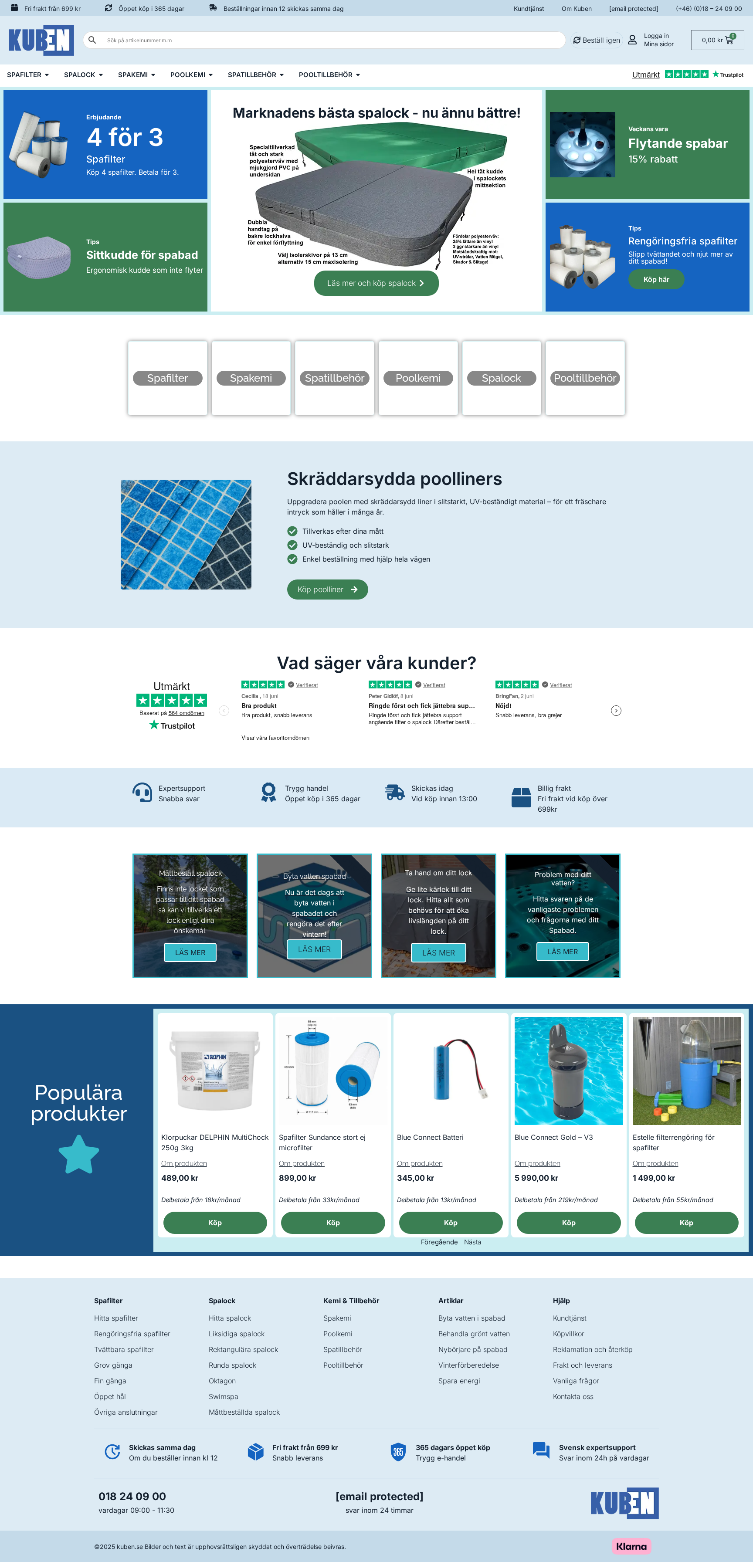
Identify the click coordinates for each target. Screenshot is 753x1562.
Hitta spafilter (116, 1318)
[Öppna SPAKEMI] (153, 75)
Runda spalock (232, 1365)
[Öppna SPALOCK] (101, 75)
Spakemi (337, 1318)
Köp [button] (215, 1222)
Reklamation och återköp (593, 1349)
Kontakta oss (573, 1396)
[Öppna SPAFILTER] (47, 75)
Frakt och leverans (582, 1365)
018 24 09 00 (132, 1496)
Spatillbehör (342, 1349)
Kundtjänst (529, 8)
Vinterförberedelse (468, 1365)
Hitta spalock (230, 1318)
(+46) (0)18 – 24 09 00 (709, 8)
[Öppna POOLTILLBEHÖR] (358, 75)
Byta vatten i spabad (471, 1318)
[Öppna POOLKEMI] (210, 75)
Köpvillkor (568, 1333)
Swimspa (223, 1396)
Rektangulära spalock (243, 1349)
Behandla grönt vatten (474, 1333)
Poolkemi (338, 1333)
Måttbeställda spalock (244, 1412)
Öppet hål (110, 1396)
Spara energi (459, 1380)
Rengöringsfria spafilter (132, 1333)
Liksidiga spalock (237, 1333)
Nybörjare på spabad (473, 1349)
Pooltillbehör (343, 1365)
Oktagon (222, 1380)
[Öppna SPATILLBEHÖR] (281, 75)
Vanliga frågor (576, 1380)
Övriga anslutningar (126, 1412)
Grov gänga (113, 1365)
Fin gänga (110, 1380)
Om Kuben (577, 8)
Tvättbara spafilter (124, 1349)
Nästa (472, 1242)
